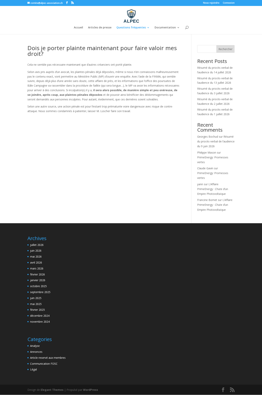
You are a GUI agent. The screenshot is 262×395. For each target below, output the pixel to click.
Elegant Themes (52, 390)
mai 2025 (36, 304)
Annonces (36, 352)
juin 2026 (35, 250)
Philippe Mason (206, 152)
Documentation (165, 27)
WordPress (90, 390)
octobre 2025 (38, 286)
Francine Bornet (207, 200)
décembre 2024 (39, 315)
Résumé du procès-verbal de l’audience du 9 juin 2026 (216, 141)
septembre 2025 (40, 292)
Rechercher (225, 49)
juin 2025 (35, 298)
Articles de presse (99, 27)
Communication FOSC (44, 363)
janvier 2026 (37, 280)
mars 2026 (36, 268)
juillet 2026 (37, 245)
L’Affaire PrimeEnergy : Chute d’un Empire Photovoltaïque (212, 189)
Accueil (78, 27)
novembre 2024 (40, 321)
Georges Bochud (207, 136)
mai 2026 (36, 256)
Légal (33, 369)
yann (200, 184)
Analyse (35, 346)
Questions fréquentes (131, 27)
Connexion (229, 3)
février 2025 (37, 310)
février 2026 (37, 274)
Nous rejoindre (211, 3)
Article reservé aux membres (48, 357)
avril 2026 (36, 262)
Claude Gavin (205, 168)
